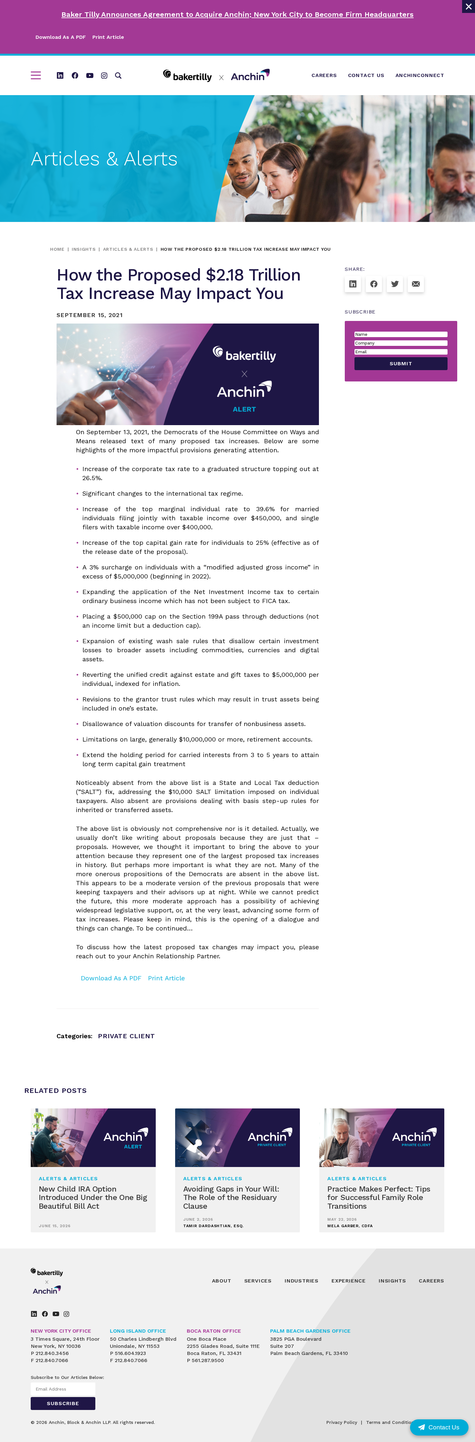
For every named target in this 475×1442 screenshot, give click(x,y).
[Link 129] (374, 284)
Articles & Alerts (128, 249)
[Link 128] (353, 284)
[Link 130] (395, 284)
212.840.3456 (52, 1353)
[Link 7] (89, 75)
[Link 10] (216, 76)
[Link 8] (104, 75)
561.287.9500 (208, 1360)
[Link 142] (34, 1314)
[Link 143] (45, 1314)
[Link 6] (75, 75)
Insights (84, 249)
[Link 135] (61, 1281)
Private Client (126, 1036)
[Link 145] (66, 1314)
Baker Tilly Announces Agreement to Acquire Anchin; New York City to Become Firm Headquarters (237, 14)
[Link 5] (60, 75)
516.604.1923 (130, 1353)
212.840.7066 (52, 1360)
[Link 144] (56, 1314)
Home (57, 249)
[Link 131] (416, 284)
